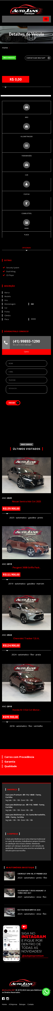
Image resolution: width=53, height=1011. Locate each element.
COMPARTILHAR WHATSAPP (35, 58)
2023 (20, 877)
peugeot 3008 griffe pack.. (26, 567)
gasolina (32, 517)
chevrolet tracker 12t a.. (26, 638)
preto (40, 517)
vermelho (38, 726)
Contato (30, 1004)
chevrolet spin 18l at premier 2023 (32, 874)
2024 (14, 654)
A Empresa (13, 1004)
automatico (21, 517)
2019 (10, 583)
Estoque (22, 1004)
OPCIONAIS (26, 248)
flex (32, 654)
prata (38, 654)
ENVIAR (12, 403)
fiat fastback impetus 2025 (29, 910)
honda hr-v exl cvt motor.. (27, 709)
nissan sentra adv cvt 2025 (26, 501)
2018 (12, 726)
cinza (38, 896)
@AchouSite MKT (8, 990)
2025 (11, 517)
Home (5, 47)
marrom (40, 583)
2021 (20, 896)
